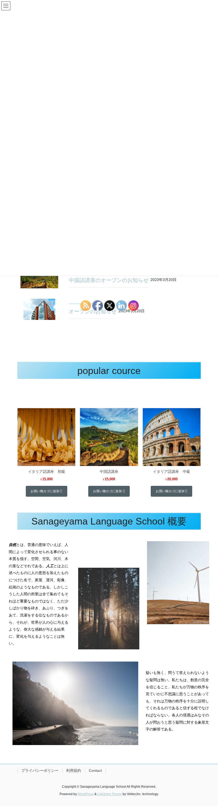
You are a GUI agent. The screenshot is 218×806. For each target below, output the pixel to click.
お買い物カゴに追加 (45, 491)
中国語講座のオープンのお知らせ (109, 280)
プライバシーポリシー (39, 770)
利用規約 (73, 770)
